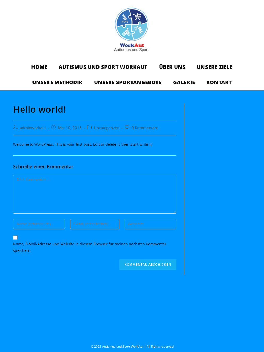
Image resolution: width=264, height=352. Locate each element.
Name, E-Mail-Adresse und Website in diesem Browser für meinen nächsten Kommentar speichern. (89, 247)
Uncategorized (106, 127)
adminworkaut (33, 127)
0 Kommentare (144, 127)
